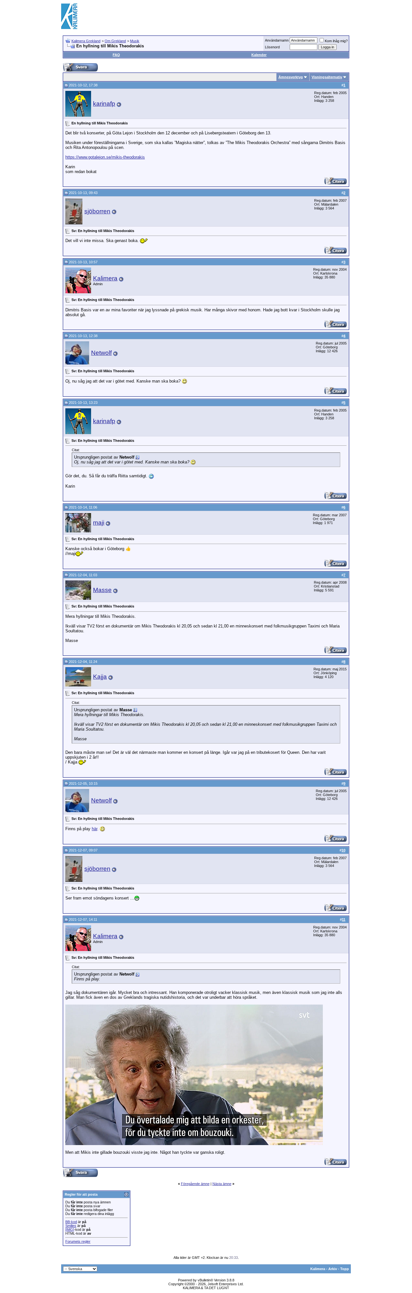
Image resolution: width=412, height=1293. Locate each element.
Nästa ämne (221, 1184)
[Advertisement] (234, 16)
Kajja (100, 676)
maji (98, 522)
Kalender (259, 55)
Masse (102, 590)
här (94, 828)
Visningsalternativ (327, 77)
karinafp (104, 103)
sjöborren (97, 211)
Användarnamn (277, 40)
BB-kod (71, 1222)
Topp (344, 1269)
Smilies (70, 1226)
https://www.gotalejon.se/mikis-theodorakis (105, 157)
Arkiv (332, 1269)
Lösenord (272, 47)
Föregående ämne (195, 1184)
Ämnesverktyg (290, 77)
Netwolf (101, 352)
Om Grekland (115, 41)
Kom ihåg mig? (336, 41)
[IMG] (69, 1229)
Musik (134, 41)
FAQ (116, 55)
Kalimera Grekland (85, 41)
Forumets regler (77, 1241)
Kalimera (105, 278)
